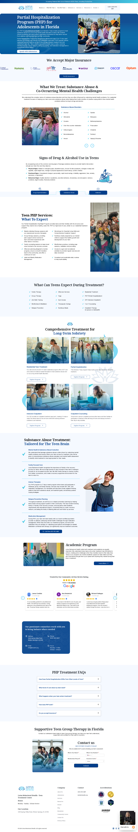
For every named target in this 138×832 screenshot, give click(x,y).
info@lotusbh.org (33, 648)
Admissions (60, 795)
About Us (60, 792)
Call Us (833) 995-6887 (112, 7)
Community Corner (62, 814)
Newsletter (60, 811)
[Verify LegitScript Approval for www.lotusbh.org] (111, 802)
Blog (58, 808)
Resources (60, 801)
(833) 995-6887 (55, 638)
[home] (26, 7)
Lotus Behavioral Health (32, 31)
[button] (42, 7)
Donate (59, 804)
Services (59, 798)
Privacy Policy (61, 820)
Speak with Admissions (28, 51)
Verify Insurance (69, 76)
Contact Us (60, 817)
